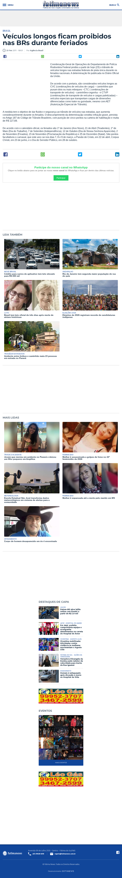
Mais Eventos (61, 763)
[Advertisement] (25, 82)
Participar (61, 178)
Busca (112, 5)
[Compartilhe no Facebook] (4, 56)
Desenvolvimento (54, 871)
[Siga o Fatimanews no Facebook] (117, 852)
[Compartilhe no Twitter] (80, 56)
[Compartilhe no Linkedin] (117, 56)
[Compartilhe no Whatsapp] (42, 56)
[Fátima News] (61, 5)
